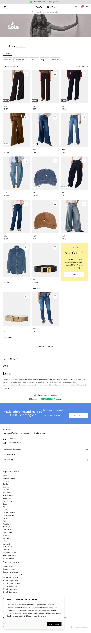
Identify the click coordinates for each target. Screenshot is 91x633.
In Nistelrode (9, 454)
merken (13, 359)
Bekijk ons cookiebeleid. (16, 616)
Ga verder (54, 624)
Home (5, 359)
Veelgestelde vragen (12, 449)
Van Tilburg (8, 460)
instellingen (38, 616)
